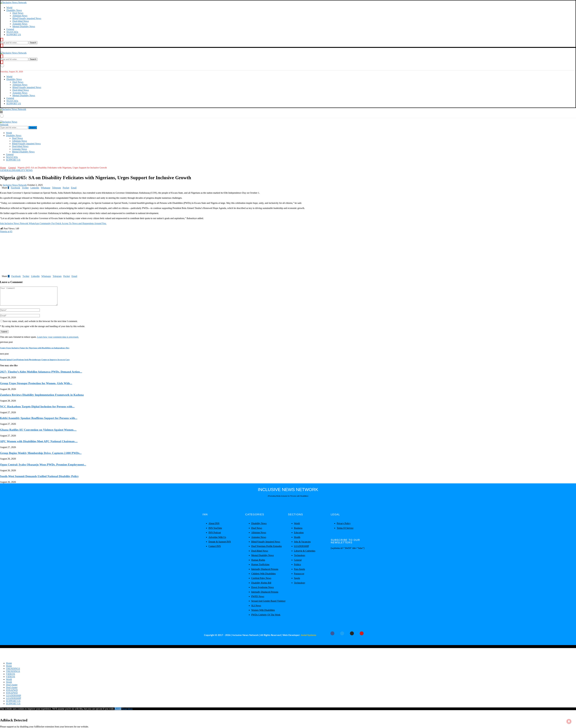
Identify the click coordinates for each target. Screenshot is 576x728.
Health (297, 537)
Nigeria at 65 (6, 231)
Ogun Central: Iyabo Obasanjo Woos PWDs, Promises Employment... (43, 464)
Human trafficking (260, 564)
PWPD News (257, 596)
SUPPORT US (13, 34)
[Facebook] (1, 165)
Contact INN (214, 546)
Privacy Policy (344, 523)
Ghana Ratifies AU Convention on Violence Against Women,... (38, 429)
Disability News (14, 10)
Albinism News (19, 15)
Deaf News (17, 13)
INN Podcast (214, 532)
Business (298, 528)
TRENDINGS (13, 668)
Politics (297, 564)
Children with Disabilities (263, 573)
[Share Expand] (77, 187)
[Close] (1, 45)
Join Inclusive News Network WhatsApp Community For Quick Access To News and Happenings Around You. (53, 223)
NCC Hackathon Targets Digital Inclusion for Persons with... (37, 406)
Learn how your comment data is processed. (58, 337)
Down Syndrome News (262, 587)
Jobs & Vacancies (302, 541)
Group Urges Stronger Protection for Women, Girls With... (36, 383)
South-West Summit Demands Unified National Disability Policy (39, 476)
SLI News (256, 605)
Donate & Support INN (219, 541)
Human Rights (258, 560)
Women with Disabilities (263, 610)
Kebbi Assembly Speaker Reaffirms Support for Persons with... (38, 418)
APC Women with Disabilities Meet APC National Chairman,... (39, 441)
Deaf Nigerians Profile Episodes (266, 546)
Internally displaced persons (264, 569)
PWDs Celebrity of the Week (265, 614)
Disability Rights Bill (261, 582)
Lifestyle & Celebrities (304, 551)
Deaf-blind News (20, 21)
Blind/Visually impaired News (26, 18)
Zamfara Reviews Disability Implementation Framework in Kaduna (42, 394)
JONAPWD (12, 690)
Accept (118, 708)
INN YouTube (215, 528)
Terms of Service (345, 528)
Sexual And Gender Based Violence (268, 601)
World (9, 7)
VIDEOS (10, 674)
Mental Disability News (23, 26)
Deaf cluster (11, 684)
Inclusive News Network (15, 185)
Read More (127, 708)
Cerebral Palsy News (261, 578)
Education (299, 532)
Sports (297, 578)
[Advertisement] (90, 254)
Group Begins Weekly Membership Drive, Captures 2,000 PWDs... (41, 453)
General (10, 29)
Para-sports (299, 569)
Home (3, 167)
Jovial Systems (308, 635)
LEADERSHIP (301, 546)
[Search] (1, 39)
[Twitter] (3, 165)
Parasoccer (299, 573)
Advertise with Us (217, 537)
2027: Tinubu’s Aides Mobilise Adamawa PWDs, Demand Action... (41, 371)
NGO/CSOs (12, 32)
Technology (299, 555)
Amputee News (19, 23)
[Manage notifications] (569, 721)
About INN (213, 523)
